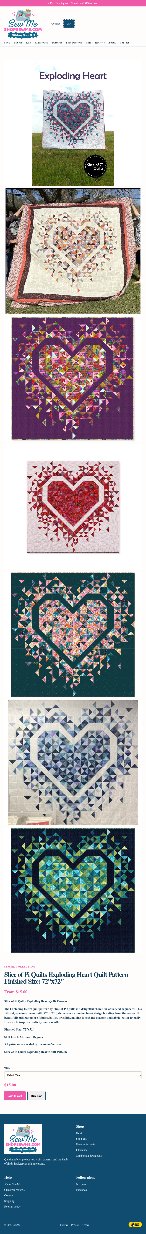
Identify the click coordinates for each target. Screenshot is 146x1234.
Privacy (75, 1224)
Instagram (81, 1184)
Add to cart (15, 1096)
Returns (64, 1224)
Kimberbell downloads (89, 1155)
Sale (88, 42)
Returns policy (12, 1206)
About (112, 42)
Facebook (81, 1190)
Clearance (81, 1150)
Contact (55, 23)
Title (7, 1068)
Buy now (36, 1096)
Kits (28, 42)
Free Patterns (74, 42)
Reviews (100, 42)
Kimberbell (41, 42)
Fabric (18, 42)
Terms (85, 1224)
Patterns (57, 42)
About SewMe (12, 1184)
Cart (69, 23)
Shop (7, 42)
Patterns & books (85, 1144)
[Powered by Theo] (135, 1225)
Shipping (9, 1201)
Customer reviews (14, 1190)
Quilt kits (81, 1139)
